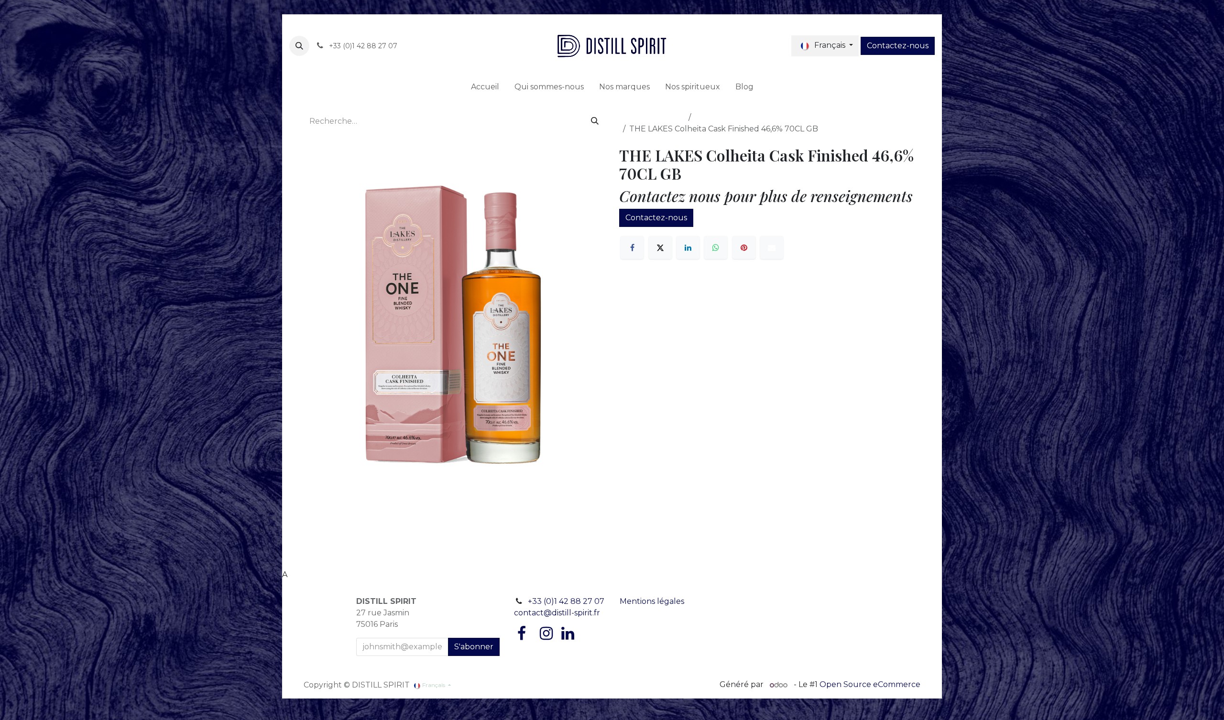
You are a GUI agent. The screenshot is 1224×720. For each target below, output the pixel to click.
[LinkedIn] (688, 247)
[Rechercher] (595, 121)
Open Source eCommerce (870, 684)
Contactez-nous (898, 45)
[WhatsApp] (715, 247)
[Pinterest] (743, 247)
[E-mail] (771, 247)
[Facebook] (632, 247)
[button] (299, 46)
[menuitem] (485, 87)
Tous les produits (652, 117)
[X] (660, 247)
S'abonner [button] (473, 646)
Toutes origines (724, 117)
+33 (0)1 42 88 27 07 (566, 601)
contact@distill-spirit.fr (557, 612)
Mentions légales (652, 601)
